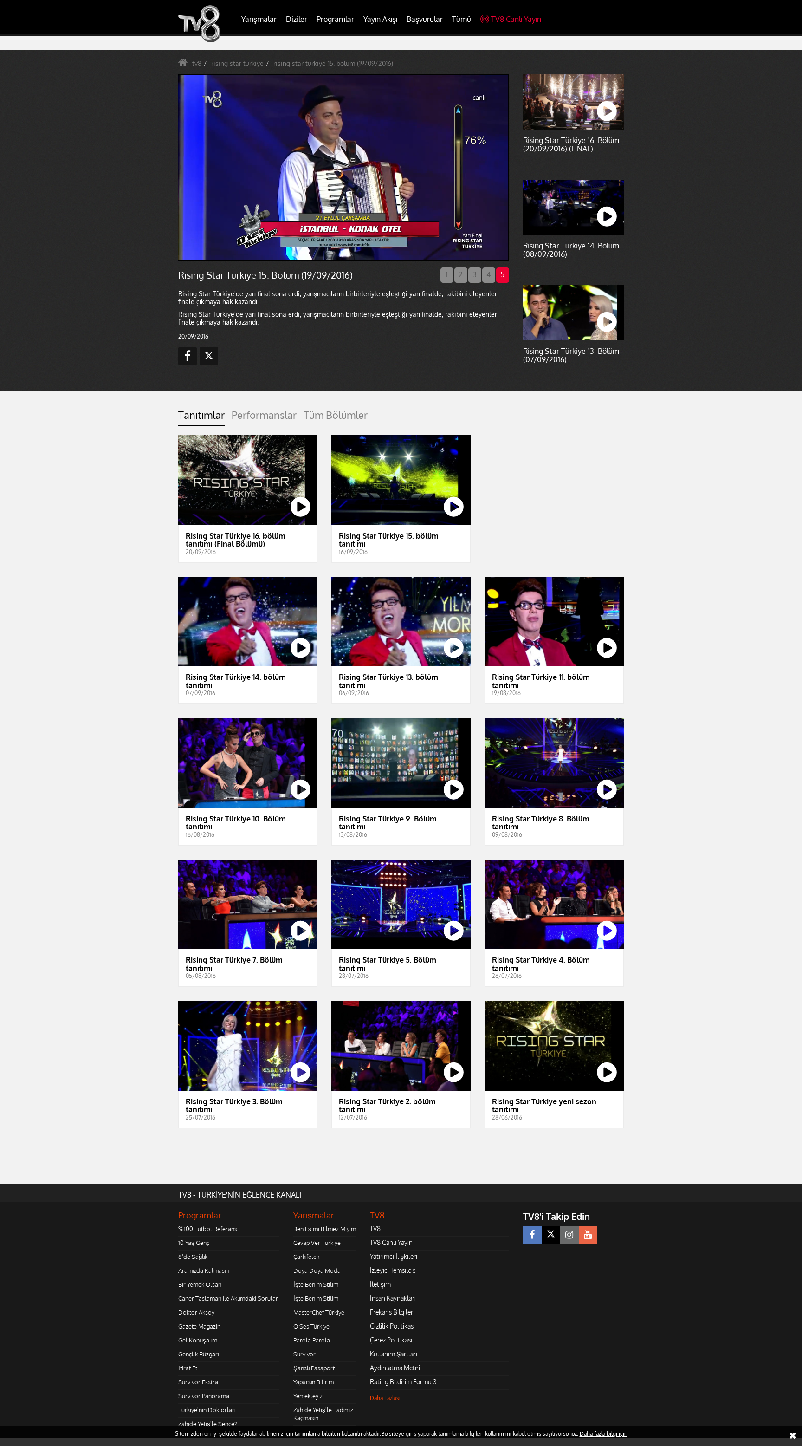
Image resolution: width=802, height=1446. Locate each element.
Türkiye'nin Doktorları (206, 1409)
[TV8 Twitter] (551, 1235)
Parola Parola (311, 1340)
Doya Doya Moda (317, 1270)
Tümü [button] (461, 19)
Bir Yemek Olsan (199, 1284)
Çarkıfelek (306, 1256)
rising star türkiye (237, 63)
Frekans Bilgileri (392, 1312)
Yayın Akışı (380, 19)
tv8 (196, 63)
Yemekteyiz (308, 1396)
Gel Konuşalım (197, 1340)
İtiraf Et (187, 1368)
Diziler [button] (296, 19)
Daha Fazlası (385, 1397)
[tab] (201, 417)
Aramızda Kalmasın (203, 1270)
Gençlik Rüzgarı (198, 1354)
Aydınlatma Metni (395, 1368)
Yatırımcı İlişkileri (393, 1256)
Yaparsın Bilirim (313, 1382)
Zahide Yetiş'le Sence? (207, 1423)
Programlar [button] (335, 19)
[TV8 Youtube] (588, 1235)
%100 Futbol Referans (207, 1228)
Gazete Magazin (199, 1326)
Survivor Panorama (203, 1396)
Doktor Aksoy (196, 1312)
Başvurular (425, 19)
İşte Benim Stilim (315, 1284)
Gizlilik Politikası (392, 1326)
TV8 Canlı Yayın (516, 19)
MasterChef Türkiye (318, 1312)
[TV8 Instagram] (569, 1235)
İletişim (380, 1284)
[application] (343, 167)
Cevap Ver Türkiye (317, 1242)
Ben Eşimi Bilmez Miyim (324, 1228)
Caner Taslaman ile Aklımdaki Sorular (228, 1298)
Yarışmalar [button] (259, 19)
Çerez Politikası (391, 1340)
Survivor (304, 1354)
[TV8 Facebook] (532, 1235)
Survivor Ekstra (198, 1382)
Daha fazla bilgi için (603, 1433)
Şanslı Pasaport (314, 1368)
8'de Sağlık (192, 1256)
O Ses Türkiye (311, 1326)
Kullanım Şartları (393, 1354)
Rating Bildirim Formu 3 (403, 1382)
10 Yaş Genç (193, 1242)
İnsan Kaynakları (393, 1298)
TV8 (375, 1228)
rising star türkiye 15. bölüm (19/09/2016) (333, 63)
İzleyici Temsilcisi (393, 1270)
